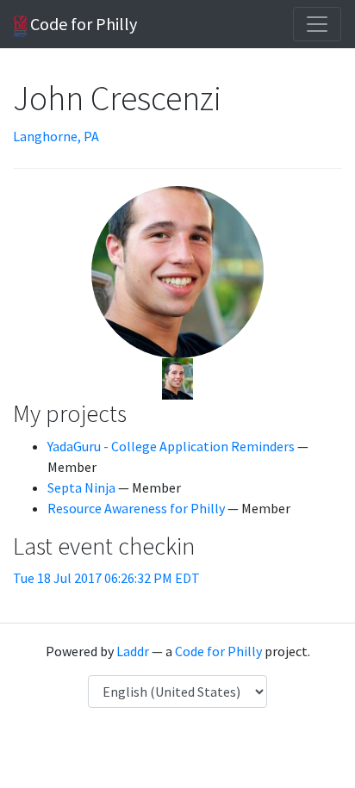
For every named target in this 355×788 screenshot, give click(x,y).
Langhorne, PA (56, 136)
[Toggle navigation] (317, 24)
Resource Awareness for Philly (136, 508)
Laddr (132, 651)
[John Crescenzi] (177, 377)
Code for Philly (82, 23)
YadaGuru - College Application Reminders (171, 446)
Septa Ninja (81, 487)
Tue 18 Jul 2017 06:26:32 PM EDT (106, 577)
